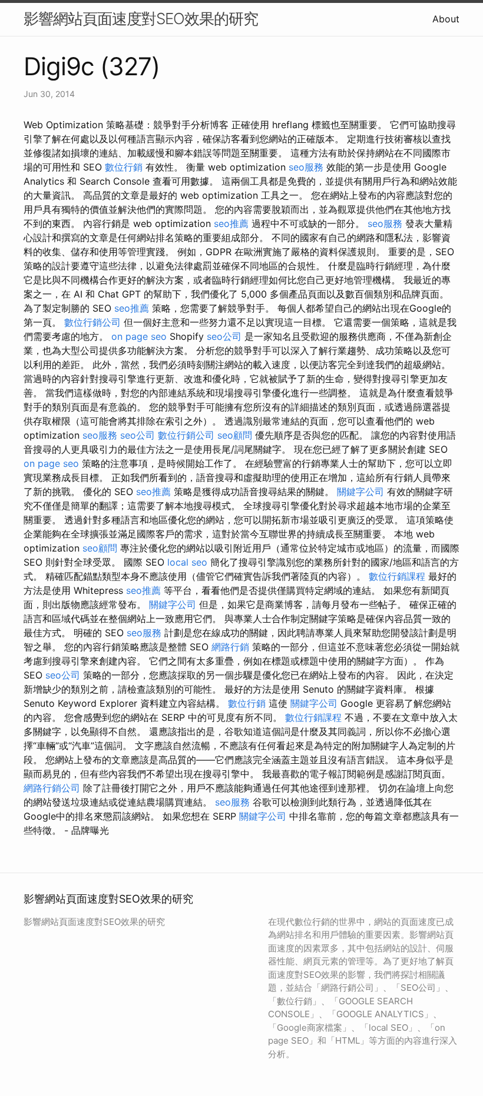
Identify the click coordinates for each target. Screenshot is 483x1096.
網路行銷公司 (52, 788)
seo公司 (224, 336)
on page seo (139, 336)
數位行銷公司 (92, 322)
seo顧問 (234, 435)
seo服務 (306, 167)
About (445, 19)
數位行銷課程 (397, 576)
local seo (187, 562)
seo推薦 (231, 223)
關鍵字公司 (360, 491)
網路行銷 (230, 647)
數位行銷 (124, 167)
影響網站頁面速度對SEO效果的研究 (141, 18)
